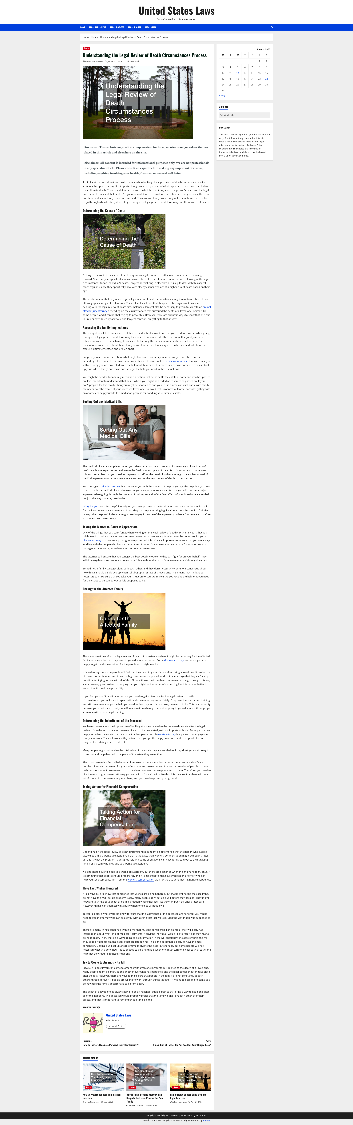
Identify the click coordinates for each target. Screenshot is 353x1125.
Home (82, 27)
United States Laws (176, 10)
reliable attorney (110, 486)
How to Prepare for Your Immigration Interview (102, 1096)
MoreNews (186, 1115)
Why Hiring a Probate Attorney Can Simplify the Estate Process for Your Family (144, 1098)
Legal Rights (134, 27)
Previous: (111, 1043)
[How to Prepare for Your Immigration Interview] (103, 1077)
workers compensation (141, 879)
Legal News (150, 27)
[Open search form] (272, 27)
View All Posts (116, 1026)
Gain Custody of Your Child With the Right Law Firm (188, 1096)
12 (237, 72)
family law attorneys (176, 361)
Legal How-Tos (117, 27)
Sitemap (207, 1120)
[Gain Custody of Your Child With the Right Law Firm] (190, 1077)
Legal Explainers (97, 27)
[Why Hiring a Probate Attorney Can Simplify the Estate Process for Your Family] (146, 1077)
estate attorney (167, 734)
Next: (182, 1043)
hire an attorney (92, 540)
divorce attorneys (174, 660)
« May (222, 95)
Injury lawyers (91, 506)
